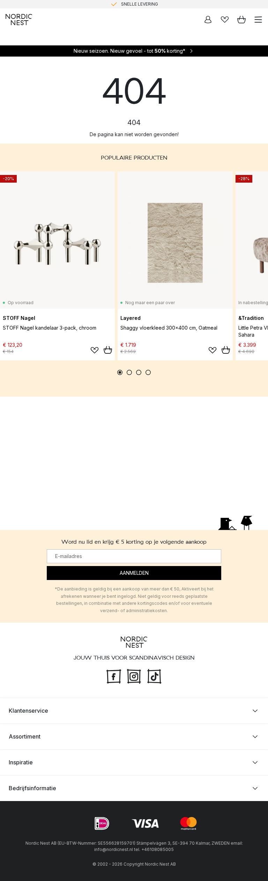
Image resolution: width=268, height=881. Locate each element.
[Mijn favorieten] (224, 19)
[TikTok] (154, 675)
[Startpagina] (19, 19)
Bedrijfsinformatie (32, 787)
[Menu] (258, 19)
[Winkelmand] (241, 19)
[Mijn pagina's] (208, 19)
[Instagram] (134, 675)
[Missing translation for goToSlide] (129, 372)
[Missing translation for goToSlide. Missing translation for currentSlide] (119, 372)
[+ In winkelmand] (108, 350)
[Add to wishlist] (94, 350)
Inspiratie (21, 761)
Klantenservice (28, 710)
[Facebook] (114, 675)
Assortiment (24, 736)
